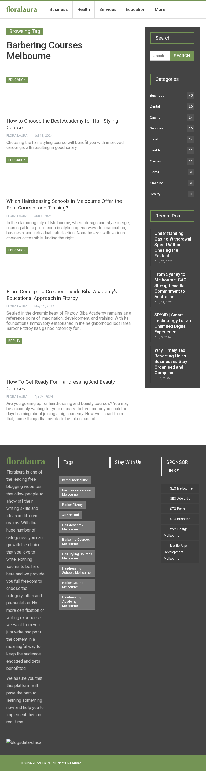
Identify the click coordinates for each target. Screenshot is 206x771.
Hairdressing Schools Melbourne (76, 571)
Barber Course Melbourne (72, 585)
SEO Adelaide (180, 499)
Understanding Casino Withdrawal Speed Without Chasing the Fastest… (172, 244)
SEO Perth (177, 509)
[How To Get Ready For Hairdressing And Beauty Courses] (34, 355)
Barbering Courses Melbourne (76, 542)
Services (107, 9)
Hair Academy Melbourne (72, 527)
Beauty (14, 341)
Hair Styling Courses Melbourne (77, 556)
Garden (155, 161)
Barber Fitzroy (72, 505)
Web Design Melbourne (176, 532)
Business (59, 9)
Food (154, 139)
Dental (155, 106)
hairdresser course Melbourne (76, 492)
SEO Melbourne (181, 488)
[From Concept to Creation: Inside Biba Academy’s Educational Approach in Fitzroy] (34, 265)
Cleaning (156, 183)
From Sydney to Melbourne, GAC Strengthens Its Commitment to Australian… (170, 285)
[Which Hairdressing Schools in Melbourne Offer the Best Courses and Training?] (34, 175)
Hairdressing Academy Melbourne (71, 602)
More (160, 9)
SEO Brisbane (180, 519)
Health (83, 9)
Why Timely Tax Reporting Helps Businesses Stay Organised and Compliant (170, 361)
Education (135, 9)
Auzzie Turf (70, 515)
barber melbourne (75, 480)
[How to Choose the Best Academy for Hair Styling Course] (34, 94)
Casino (155, 117)
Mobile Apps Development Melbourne (176, 552)
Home (154, 172)
